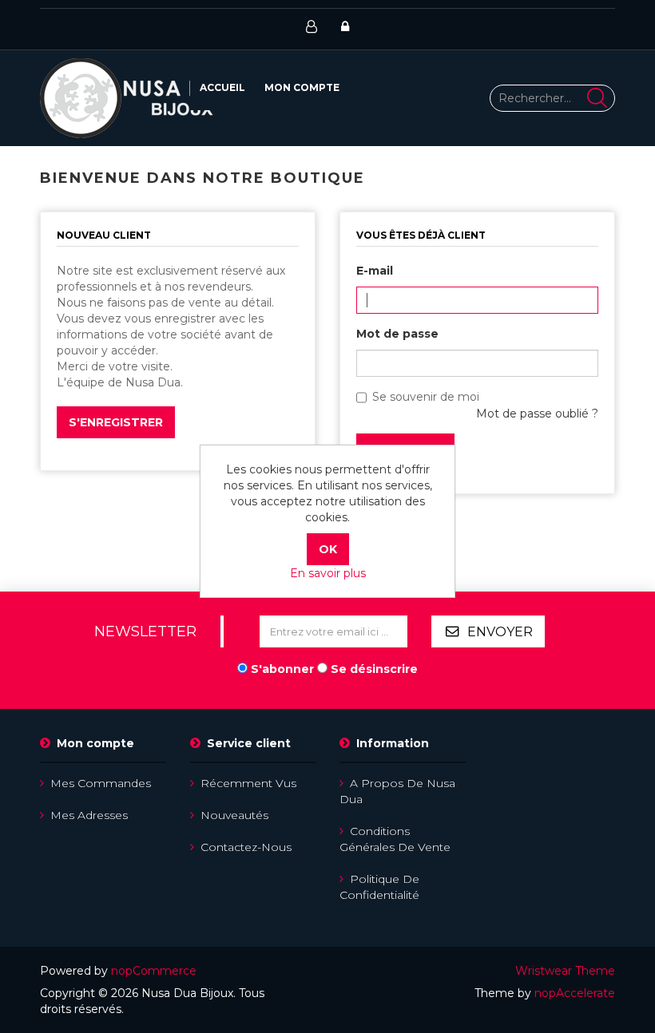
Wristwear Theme (565, 971)
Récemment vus (248, 783)
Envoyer (500, 631)
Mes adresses (89, 815)
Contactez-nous (246, 847)
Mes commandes (100, 783)
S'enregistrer (116, 422)
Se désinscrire (374, 669)
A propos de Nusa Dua (397, 791)
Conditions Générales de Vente (395, 839)
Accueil (222, 87)
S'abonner (282, 669)
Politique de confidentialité (379, 887)
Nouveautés (234, 815)
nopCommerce (153, 971)
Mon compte (301, 87)
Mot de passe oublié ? (537, 413)
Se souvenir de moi (425, 397)
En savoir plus (328, 573)
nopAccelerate (574, 993)
